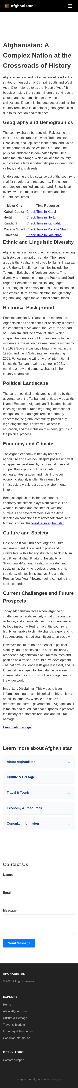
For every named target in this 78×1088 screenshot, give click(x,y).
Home (7, 1004)
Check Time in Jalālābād (44, 235)
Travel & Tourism (14, 1024)
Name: (8, 874)
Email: (7, 892)
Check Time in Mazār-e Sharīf (47, 229)
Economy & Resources (18, 1031)
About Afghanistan (15, 1011)
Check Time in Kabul (41, 211)
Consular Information (16, 1038)
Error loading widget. (17, 727)
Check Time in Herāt (40, 217)
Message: (10, 910)
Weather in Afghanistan (47, 523)
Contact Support (13, 1060)
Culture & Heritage (15, 1018)
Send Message (19, 943)
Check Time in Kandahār (44, 223)
